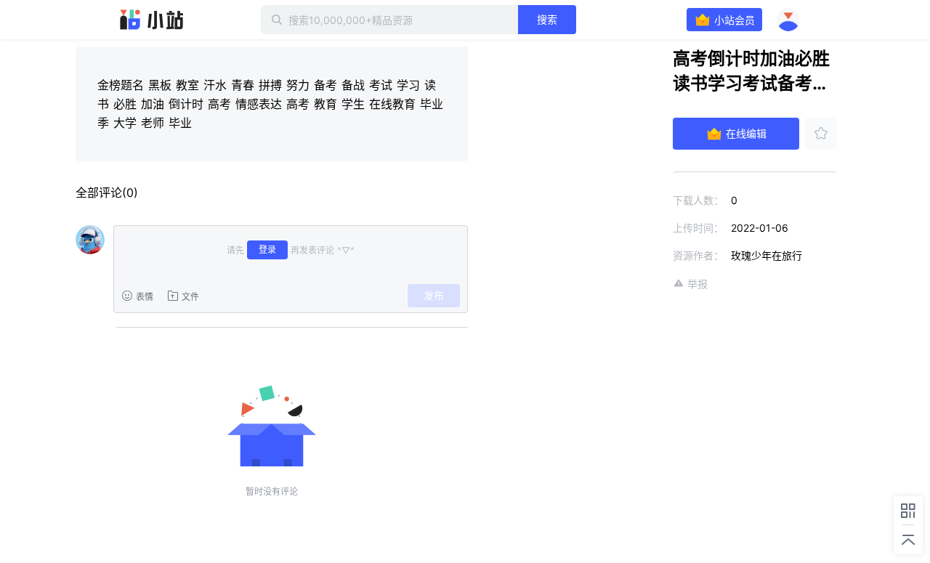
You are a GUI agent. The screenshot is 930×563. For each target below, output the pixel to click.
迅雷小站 (152, 20)
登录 (267, 249)
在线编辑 (746, 133)
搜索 (547, 19)
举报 (697, 284)
